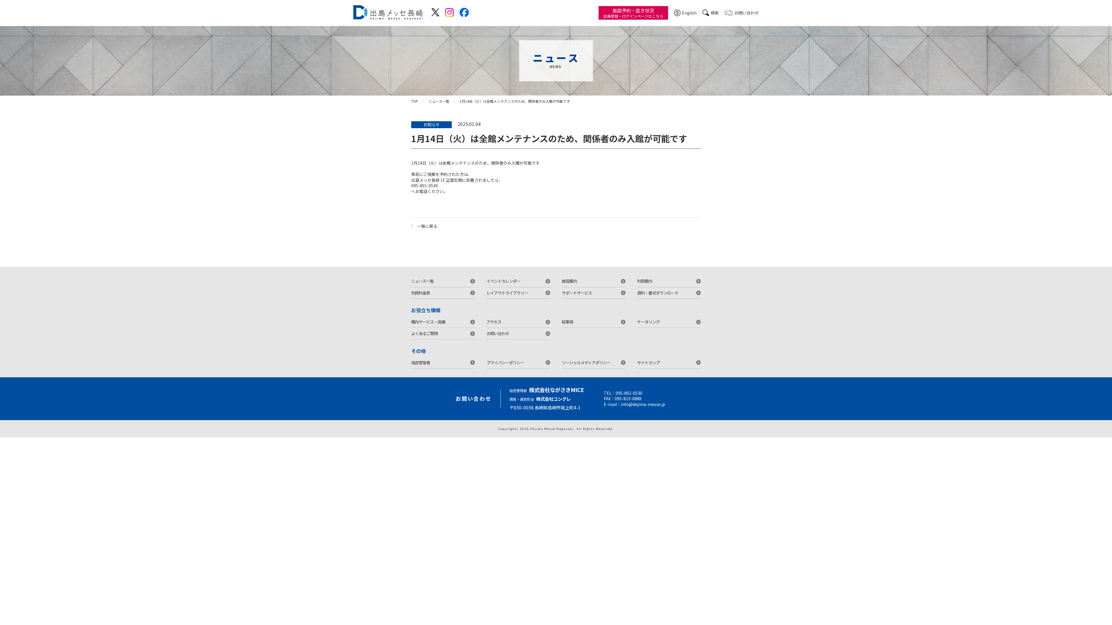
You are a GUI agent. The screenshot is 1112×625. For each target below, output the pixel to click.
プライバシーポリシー (505, 362)
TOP (414, 101)
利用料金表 (420, 293)
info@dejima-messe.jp (643, 404)
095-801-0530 (629, 393)
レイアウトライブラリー (507, 293)
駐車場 (567, 322)
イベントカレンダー (503, 281)
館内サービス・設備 (428, 322)
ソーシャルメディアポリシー (586, 362)
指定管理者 (420, 362)
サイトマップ (648, 362)
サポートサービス (577, 293)
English (689, 13)
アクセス (494, 322)
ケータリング (648, 322)
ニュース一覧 (439, 101)
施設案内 (569, 281)
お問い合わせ (746, 13)
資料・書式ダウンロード (657, 293)
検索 (715, 13)
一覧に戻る (427, 226)
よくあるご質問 (424, 333)
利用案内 (644, 281)
